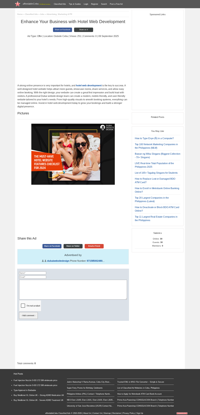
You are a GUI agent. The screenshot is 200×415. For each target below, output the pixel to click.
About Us (87, 413)
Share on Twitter (73, 246)
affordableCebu (36, 3)
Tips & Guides (75, 4)
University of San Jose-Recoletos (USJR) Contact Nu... (90, 406)
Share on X (83, 30)
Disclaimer (116, 413)
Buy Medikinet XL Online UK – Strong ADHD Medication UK (39, 395)
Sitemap (107, 413)
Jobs (42, 14)
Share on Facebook (62, 30)
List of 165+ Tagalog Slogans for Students (156, 173)
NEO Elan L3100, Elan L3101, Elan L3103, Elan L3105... (90, 400)
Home (20, 14)
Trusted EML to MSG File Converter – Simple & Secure (140, 382)
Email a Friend (94, 246)
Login (86, 4)
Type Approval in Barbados (25, 390)
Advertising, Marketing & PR (59, 14)
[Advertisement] (73, 61)
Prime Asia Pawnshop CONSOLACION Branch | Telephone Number (145, 400)
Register (94, 4)
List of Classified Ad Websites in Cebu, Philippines (138, 388)
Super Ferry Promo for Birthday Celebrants (85, 388)
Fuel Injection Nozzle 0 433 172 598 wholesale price (35, 380)
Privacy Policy (129, 413)
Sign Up (139, 413)
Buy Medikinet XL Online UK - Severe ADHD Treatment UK (38, 400)
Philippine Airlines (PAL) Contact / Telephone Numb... (89, 394)
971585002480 (94, 261)
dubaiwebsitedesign (58, 261)
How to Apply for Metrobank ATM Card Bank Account (139, 394)
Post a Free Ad (116, 4)
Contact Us (97, 413)
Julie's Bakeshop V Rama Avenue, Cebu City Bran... (89, 382)
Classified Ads (60, 4)
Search (104, 4)
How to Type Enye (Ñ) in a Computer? (154, 138)
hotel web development (89, 85)
